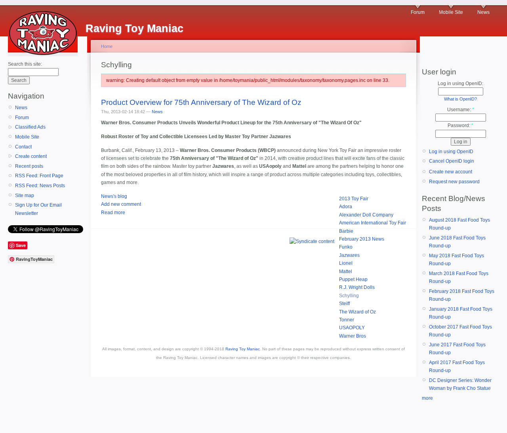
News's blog (114, 196)
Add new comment (121, 204)
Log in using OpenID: (460, 83)
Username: (460, 109)
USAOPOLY (352, 327)
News (483, 12)
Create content (31, 156)
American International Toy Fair (372, 223)
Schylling (349, 295)
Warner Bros (352, 336)
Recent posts (29, 166)
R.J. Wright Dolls (357, 287)
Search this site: (25, 64)
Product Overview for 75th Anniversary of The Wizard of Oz (201, 102)
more (427, 398)
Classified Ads (30, 127)
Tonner (346, 320)
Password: (460, 125)
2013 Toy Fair (353, 198)
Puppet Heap (353, 279)
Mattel (345, 271)
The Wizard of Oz (357, 312)
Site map (24, 195)
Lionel (346, 263)
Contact (23, 147)
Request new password (454, 181)
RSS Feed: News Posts (40, 185)
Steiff (344, 303)
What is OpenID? (460, 99)
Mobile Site (451, 12)
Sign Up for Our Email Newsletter (38, 209)
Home (106, 46)
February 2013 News (361, 239)
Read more (113, 212)
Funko (346, 247)
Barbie (346, 231)
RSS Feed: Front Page (39, 176)
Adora (345, 206)
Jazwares (349, 255)
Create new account (450, 172)
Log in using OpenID (451, 151)
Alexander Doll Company (366, 215)
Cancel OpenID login (451, 161)
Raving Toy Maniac (242, 349)
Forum (418, 12)
